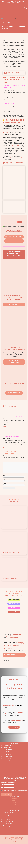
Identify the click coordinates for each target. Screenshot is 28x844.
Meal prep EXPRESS (7, 526)
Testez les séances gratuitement (9, 655)
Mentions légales (10, 838)
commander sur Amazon (13, 236)
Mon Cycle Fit (8, 815)
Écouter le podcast (13, 393)
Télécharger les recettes (13, 304)
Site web (5, 483)
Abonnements (8, 749)
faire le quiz (13, 727)
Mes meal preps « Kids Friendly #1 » (11, 552)
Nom (4, 475)
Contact (8, 763)
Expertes (8, 754)
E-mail (5, 479)
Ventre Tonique (8, 817)
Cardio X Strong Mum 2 (9, 812)
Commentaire (6, 461)
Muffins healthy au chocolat (9, 578)
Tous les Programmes (8, 826)
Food (2, 22)
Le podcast (8, 758)
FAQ (8, 760)
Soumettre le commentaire (8, 488)
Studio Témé (6, 132)
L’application (8, 756)
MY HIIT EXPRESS (9, 823)
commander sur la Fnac (13, 241)
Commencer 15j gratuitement (13, 362)
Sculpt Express (8, 819)
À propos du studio (8, 745)
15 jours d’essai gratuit (16, 157)
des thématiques (16, 145)
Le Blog (8, 752)
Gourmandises (9, 22)
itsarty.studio (19, 837)
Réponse (5, 426)
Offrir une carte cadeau (8, 747)
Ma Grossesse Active (8, 821)
